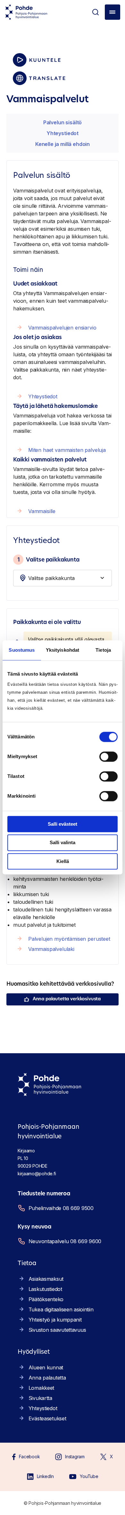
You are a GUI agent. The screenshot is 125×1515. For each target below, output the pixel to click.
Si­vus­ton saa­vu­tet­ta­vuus (57, 1330)
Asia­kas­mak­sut (46, 1279)
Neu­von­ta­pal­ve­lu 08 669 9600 (65, 1241)
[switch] (108, 756)
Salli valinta (62, 842)
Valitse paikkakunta (48, 559)
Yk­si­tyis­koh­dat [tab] (62, 650)
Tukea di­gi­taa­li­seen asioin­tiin (61, 1309)
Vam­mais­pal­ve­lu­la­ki (51, 949)
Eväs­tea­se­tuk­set (47, 1418)
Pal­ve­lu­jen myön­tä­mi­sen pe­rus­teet (69, 939)
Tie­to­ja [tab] (103, 650)
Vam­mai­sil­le (41, 511)
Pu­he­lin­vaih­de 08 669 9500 (61, 1208)
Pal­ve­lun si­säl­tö (62, 122)
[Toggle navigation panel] (112, 12)
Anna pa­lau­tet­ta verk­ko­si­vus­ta (67, 999)
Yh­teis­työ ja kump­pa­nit (55, 1319)
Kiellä (62, 861)
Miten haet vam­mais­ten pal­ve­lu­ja (67, 450)
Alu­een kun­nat (46, 1367)
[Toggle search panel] (95, 12)
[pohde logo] (26, 12)
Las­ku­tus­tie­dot (45, 1289)
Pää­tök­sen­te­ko (46, 1299)
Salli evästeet (62, 824)
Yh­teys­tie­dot (62, 133)
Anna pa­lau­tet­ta (47, 1377)
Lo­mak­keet (41, 1388)
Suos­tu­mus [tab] (22, 650)
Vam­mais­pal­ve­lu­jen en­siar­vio (62, 327)
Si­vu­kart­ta (40, 1398)
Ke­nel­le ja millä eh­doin (62, 144)
